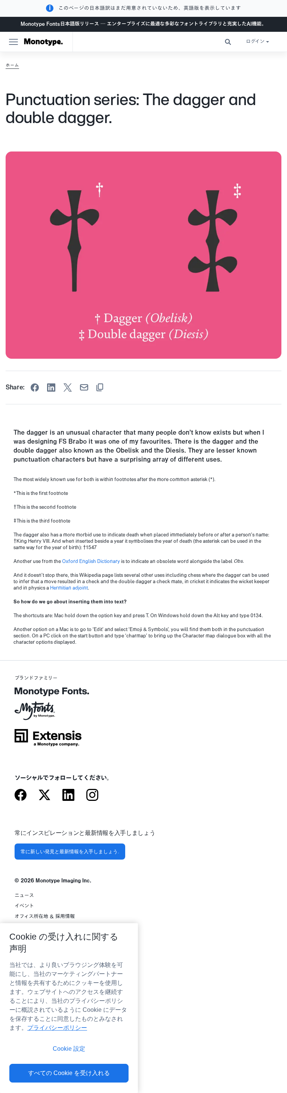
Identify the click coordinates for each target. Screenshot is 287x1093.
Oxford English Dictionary (91, 561)
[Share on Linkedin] (51, 387)
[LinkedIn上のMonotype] (68, 795)
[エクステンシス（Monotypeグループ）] (48, 740)
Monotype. (43, 41)
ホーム (12, 65)
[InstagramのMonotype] (92, 795)
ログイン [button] (255, 42)
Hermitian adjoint (69, 587)
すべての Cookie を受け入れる (69, 1073)
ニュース (24, 896)
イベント (24, 906)
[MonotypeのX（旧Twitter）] (44, 795)
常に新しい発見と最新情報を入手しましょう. (70, 851)
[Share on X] (68, 387)
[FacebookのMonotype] (21, 795)
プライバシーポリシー (57, 1028)
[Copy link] (99, 387)
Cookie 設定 (69, 1048)
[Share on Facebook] (35, 387)
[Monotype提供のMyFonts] (48, 713)
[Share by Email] (84, 387)
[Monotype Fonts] (48, 694)
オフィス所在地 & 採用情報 (45, 917)
